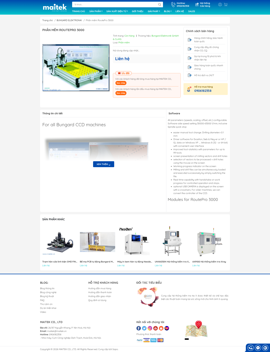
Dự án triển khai (48, 308)
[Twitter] (144, 328)
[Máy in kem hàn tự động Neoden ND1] (135, 242)
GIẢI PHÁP (153, 11)
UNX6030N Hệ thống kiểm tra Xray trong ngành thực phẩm (172, 261)
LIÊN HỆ (180, 11)
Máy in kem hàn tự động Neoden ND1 (135, 261)
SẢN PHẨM (95, 11)
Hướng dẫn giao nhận (99, 296)
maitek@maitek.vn (57, 331)
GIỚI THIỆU (137, 11)
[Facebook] (138, 328)
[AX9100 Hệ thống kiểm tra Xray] (210, 242)
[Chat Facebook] (258, 348)
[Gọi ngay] (251, 348)
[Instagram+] (150, 328)
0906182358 (203, 91)
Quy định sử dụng (97, 300)
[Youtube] (155, 328)
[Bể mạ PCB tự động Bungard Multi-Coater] (97, 242)
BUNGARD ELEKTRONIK (69, 20)
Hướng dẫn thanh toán (100, 292)
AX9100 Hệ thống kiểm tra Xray (209, 261)
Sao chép (121, 83)
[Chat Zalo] (265, 348)
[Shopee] (161, 328)
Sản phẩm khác (53, 219)
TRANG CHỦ (78, 11)
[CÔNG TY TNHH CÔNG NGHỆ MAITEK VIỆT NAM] (54, 7)
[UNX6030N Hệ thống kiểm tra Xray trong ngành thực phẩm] (172, 242)
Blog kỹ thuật (47, 296)
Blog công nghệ (48, 292)
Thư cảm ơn (46, 304)
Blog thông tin (47, 288)
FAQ (42, 300)
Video (43, 312)
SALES (191, 11)
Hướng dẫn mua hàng (99, 288)
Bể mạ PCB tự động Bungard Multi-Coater (97, 261)
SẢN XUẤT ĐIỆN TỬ (116, 11)
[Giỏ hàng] (226, 4)
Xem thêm (102, 164)
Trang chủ (47, 20)
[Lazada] (167, 328)
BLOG (167, 11)
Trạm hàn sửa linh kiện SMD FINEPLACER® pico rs (60, 261)
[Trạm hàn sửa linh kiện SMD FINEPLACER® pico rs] (60, 242)
